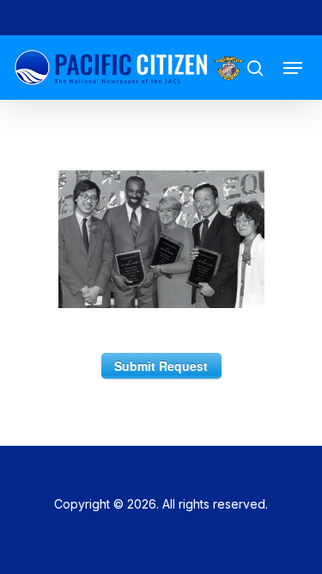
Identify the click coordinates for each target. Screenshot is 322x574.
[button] (292, 68)
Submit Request (161, 365)
